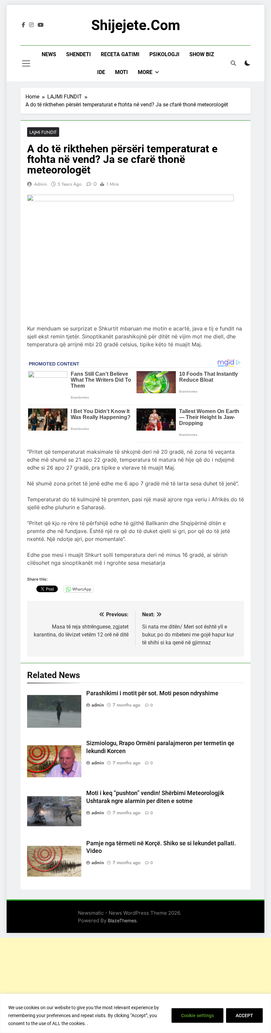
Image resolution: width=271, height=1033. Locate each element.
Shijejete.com (135, 25)
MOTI (121, 72)
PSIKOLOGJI (164, 54)
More (145, 72)
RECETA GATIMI (120, 54)
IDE (101, 72)
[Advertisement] (135, 984)
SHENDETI (78, 54)
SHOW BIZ (201, 54)
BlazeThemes (122, 920)
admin (40, 184)
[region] (135, 1013)
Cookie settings (197, 1015)
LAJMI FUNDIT (43, 132)
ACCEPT (244, 1015)
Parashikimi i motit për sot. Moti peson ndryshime (152, 693)
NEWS (49, 54)
